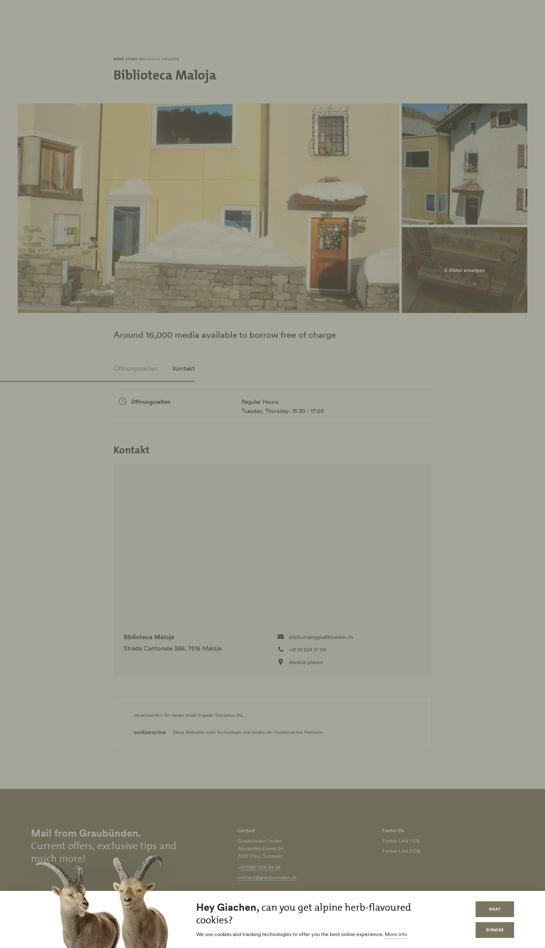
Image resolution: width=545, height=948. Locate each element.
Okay (495, 909)
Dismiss (495, 929)
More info (396, 934)
